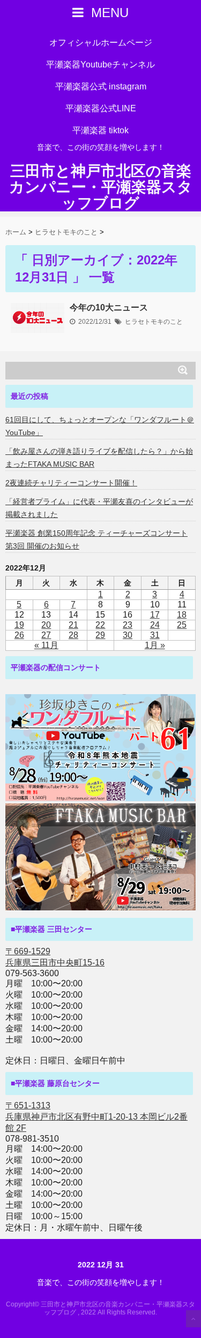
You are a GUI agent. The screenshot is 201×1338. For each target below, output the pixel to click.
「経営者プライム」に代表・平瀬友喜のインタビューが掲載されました (99, 508)
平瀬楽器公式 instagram (100, 86)
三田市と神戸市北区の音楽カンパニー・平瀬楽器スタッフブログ (100, 187)
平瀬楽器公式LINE (100, 108)
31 (155, 635)
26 (19, 635)
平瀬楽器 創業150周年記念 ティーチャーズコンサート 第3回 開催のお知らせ (96, 539)
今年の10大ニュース (109, 307)
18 (182, 614)
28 (73, 635)
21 (73, 624)
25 (182, 624)
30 (127, 635)
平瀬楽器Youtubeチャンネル (100, 64)
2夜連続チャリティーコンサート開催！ (71, 482)
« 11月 (46, 645)
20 (46, 624)
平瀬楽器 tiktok (100, 130)
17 (155, 614)
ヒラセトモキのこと (154, 321)
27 (46, 635)
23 (127, 624)
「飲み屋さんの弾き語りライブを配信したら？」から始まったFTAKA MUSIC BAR (99, 457)
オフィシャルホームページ (100, 42)
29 (100, 635)
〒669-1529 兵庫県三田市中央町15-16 (55, 957)
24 (155, 624)
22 (100, 624)
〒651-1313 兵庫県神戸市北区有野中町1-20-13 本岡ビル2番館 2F (96, 1116)
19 (19, 624)
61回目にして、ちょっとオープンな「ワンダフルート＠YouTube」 (99, 426)
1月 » (155, 645)
